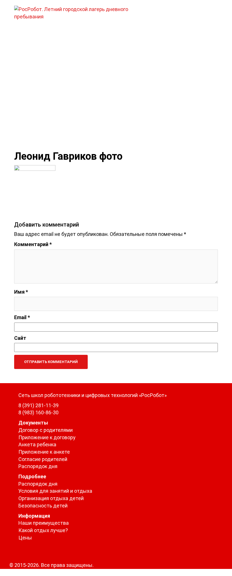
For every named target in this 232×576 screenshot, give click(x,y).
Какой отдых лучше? (43, 530)
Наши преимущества (43, 523)
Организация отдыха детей (51, 498)
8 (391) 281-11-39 (38, 405)
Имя (21, 292)
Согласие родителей (42, 459)
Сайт (20, 338)
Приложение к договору (47, 437)
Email (22, 317)
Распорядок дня (37, 466)
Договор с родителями (45, 430)
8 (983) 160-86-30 (38, 412)
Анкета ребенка (37, 444)
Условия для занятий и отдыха (55, 491)
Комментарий (33, 244)
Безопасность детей (43, 506)
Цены (25, 538)
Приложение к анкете (44, 452)
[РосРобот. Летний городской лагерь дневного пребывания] (80, 12)
